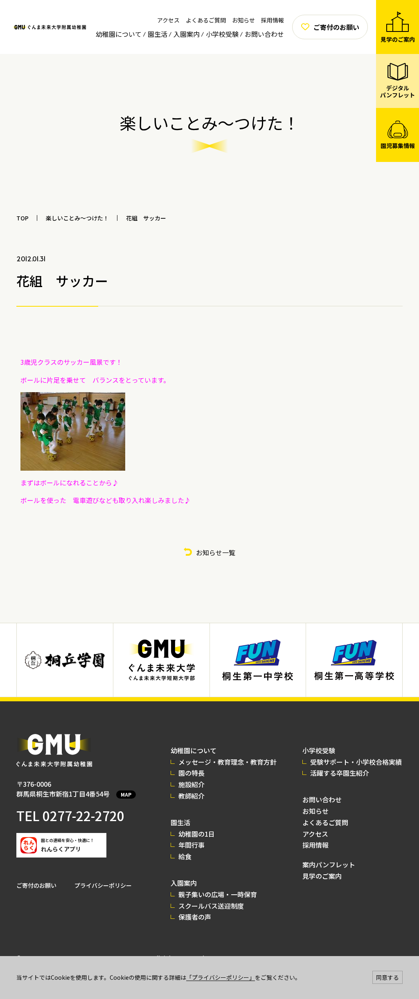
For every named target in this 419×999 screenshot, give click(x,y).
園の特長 (191, 773)
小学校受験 (222, 34)
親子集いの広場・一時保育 (217, 894)
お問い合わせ (264, 34)
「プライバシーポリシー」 (220, 977)
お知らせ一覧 (215, 552)
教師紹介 (191, 796)
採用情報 (272, 20)
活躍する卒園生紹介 (339, 773)
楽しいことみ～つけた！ (77, 218)
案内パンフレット (328, 864)
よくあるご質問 (206, 20)
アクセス (168, 20)
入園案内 (186, 34)
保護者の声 (194, 917)
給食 (184, 856)
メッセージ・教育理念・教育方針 (227, 762)
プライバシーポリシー (103, 885)
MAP (126, 794)
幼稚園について (119, 34)
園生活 (157, 34)
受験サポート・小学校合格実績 (356, 762)
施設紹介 (191, 784)
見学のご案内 (322, 876)
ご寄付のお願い (36, 885)
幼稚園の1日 (196, 834)
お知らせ (243, 20)
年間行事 (191, 845)
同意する (387, 977)
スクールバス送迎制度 (211, 906)
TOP (22, 218)
